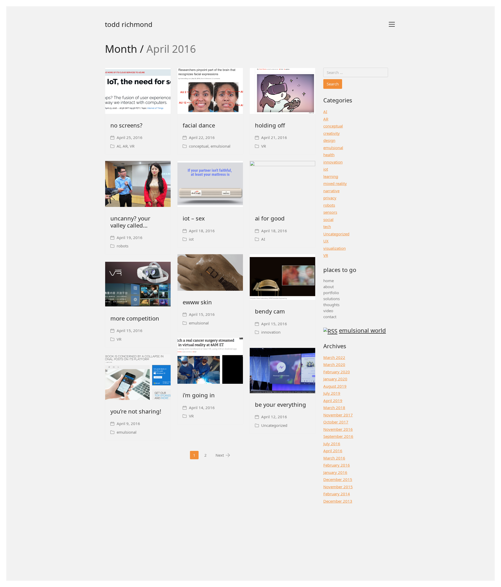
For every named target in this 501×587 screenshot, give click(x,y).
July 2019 (331, 393)
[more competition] (138, 284)
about (328, 286)
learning (330, 176)
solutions (331, 298)
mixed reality (335, 183)
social (328, 219)
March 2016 (334, 458)
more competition (134, 318)
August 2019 (335, 386)
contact (329, 316)
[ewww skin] (210, 272)
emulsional (220, 146)
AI (119, 146)
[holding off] (282, 91)
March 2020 (334, 364)
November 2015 (338, 486)
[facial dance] (210, 91)
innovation (271, 332)
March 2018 (334, 407)
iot (191, 239)
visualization (334, 248)
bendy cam (270, 311)
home (328, 280)
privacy (329, 197)
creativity (331, 133)
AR (125, 146)
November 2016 (338, 429)
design (329, 140)
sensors (330, 212)
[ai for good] (282, 184)
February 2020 (336, 371)
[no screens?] (138, 91)
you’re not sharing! (135, 411)
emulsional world (362, 330)
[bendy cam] (282, 277)
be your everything (280, 404)
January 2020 (335, 378)
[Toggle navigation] (391, 24)
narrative (331, 190)
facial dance (199, 125)
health (329, 154)
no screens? (126, 125)
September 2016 (338, 436)
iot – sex (194, 218)
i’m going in (199, 395)
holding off (270, 125)
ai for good (270, 218)
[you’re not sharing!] (138, 377)
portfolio (331, 292)
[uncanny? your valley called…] (138, 184)
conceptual (198, 146)
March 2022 (334, 357)
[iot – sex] (210, 184)
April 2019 (332, 400)
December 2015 (337, 479)
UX (326, 240)
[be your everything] (282, 370)
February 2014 (336, 493)
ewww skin (197, 302)
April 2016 (332, 450)
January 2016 (335, 472)
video (328, 310)
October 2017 (335, 422)
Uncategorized (274, 425)
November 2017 (338, 414)
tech (327, 226)
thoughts (331, 304)
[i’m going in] (210, 361)
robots (122, 245)
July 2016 (331, 443)
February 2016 (336, 465)
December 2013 (337, 501)
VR (132, 146)
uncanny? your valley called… (130, 221)
